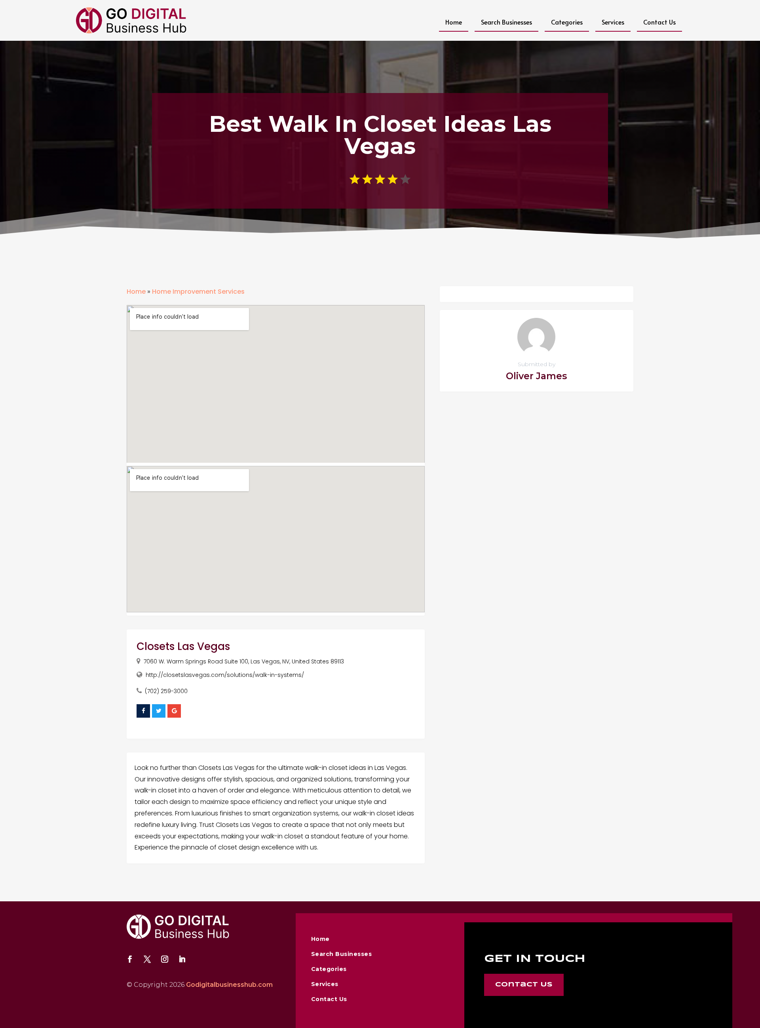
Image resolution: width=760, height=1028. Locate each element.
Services (613, 21)
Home (453, 21)
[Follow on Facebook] (130, 959)
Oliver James (536, 376)
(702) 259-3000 (166, 691)
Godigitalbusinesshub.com (229, 984)
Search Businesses (506, 21)
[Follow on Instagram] (165, 959)
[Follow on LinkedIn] (182, 959)
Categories (567, 21)
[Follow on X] (147, 959)
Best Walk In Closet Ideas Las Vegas (380, 135)
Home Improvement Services (198, 291)
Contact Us (659, 21)
